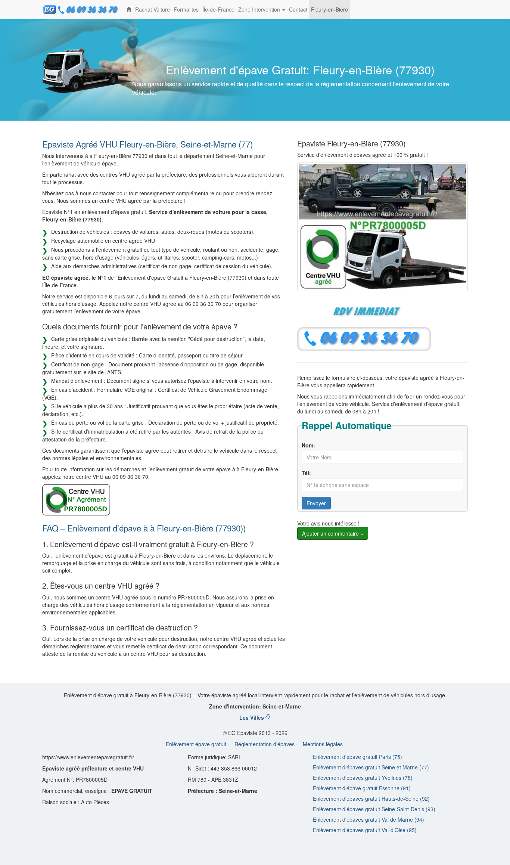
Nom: (308, 445)
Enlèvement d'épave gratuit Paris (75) (357, 756)
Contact (298, 9)
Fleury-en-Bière (329, 9)
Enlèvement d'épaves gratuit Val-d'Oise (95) (365, 830)
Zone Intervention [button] (262, 12)
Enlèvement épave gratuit (196, 744)
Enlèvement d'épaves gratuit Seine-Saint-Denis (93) (374, 809)
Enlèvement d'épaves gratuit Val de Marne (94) (368, 819)
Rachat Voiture (152, 9)
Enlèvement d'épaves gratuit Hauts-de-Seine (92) (371, 798)
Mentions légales (323, 744)
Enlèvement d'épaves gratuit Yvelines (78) (363, 777)
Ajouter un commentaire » (332, 533)
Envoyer (316, 503)
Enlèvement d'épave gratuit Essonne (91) (362, 788)
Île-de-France (218, 9)
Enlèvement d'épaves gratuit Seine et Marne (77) (371, 767)
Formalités (186, 9)
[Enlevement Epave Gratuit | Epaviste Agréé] (128, 9)
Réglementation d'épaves (264, 744)
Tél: (306, 473)
